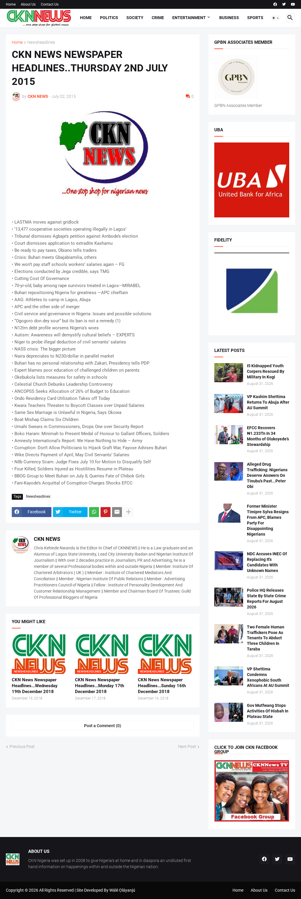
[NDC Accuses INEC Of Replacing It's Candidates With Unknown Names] (228, 560)
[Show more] (128, 512)
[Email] (117, 512)
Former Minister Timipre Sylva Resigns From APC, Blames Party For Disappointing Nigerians (268, 520)
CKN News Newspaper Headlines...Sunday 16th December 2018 (162, 686)
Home (11, 4)
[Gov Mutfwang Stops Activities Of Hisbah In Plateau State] (228, 712)
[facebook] (275, 4)
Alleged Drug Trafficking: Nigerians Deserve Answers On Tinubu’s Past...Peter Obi (267, 475)
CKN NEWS (47, 539)
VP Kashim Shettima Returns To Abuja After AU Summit (268, 402)
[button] (276, 18)
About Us (28, 4)
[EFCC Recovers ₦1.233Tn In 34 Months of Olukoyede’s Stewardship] (228, 434)
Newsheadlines (41, 42)
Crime (158, 17)
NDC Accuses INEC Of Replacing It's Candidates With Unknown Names (267, 562)
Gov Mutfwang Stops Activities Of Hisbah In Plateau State (267, 711)
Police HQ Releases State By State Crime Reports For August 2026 (266, 598)
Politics (109, 17)
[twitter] (284, 4)
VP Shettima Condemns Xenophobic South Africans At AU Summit (268, 677)
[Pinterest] (106, 512)
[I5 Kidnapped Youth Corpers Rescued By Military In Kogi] (228, 372)
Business (229, 17)
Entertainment (189, 17)
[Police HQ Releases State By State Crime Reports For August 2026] (228, 597)
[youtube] (293, 4)
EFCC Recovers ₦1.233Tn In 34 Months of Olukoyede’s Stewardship (268, 436)
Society (134, 17)
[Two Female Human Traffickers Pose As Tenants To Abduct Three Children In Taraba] (228, 633)
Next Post (187, 746)
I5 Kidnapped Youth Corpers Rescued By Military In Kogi (265, 371)
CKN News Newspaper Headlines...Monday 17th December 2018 (99, 686)
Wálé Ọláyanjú (122, 890)
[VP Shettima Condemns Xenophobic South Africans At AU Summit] (228, 675)
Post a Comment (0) (102, 725)
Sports (255, 17)
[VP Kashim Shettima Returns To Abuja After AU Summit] (228, 403)
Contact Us (49, 4)
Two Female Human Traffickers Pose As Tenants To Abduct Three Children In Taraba (265, 638)
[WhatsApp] (94, 512)
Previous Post (22, 746)
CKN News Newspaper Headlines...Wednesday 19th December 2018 (35, 686)
